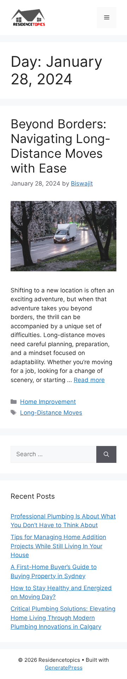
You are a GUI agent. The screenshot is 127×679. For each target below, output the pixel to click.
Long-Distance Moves (51, 412)
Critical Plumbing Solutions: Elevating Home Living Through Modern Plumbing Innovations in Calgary (63, 617)
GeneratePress (64, 667)
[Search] (106, 454)
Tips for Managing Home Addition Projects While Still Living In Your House (58, 546)
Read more (89, 379)
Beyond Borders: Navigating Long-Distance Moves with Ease (60, 145)
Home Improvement (48, 401)
